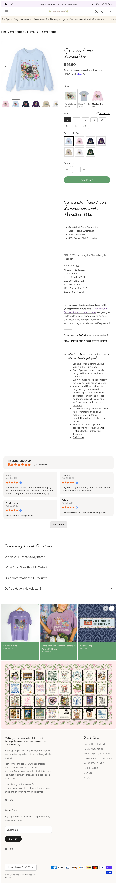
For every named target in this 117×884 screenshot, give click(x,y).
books (15, 788)
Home (4, 32)
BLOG (87, 777)
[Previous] (34, 4)
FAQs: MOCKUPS (93, 748)
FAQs (82, 335)
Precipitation (12, 503)
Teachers (77, 434)
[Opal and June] (58, 11)
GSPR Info (78, 437)
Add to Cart (87, 179)
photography (17, 784)
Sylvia (65, 500)
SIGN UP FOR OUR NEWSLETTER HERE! (85, 341)
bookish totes (39, 771)
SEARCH (89, 772)
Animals (95, 427)
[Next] (83, 4)
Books (84, 430)
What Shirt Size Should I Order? (26, 567)
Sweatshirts (17, 32)
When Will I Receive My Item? (25, 557)
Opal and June (17, 875)
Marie (8, 475)
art (36, 788)
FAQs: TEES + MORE (95, 744)
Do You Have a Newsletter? (23, 588)
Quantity (69, 163)
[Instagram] (12, 4)
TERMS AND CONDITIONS (98, 758)
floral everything (17, 791)
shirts (16, 767)
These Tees (71, 4)
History (92, 430)
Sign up (13, 838)
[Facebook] (6, 4)
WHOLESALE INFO (94, 763)
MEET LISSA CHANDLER (97, 753)
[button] (87, 189)
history (30, 788)
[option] (29, 69)
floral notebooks (22, 771)
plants (22, 788)
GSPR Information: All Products (26, 578)
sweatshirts (27, 767)
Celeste (66, 475)
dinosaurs (44, 788)
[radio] (70, 98)
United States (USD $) (100, 4)
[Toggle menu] (8, 11)
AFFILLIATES (91, 768)
